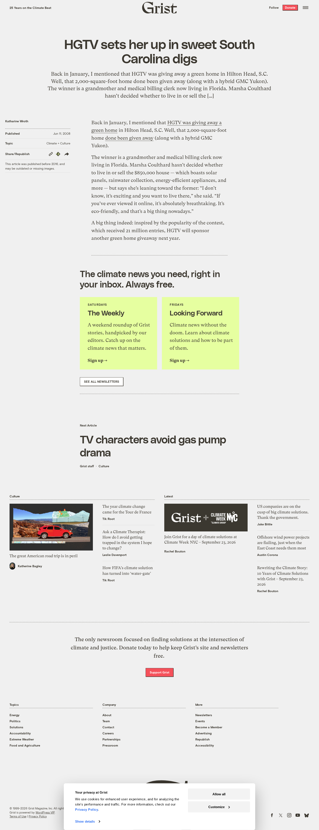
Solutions (16, 727)
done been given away (129, 138)
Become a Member (208, 727)
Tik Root (108, 519)
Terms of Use (18, 816)
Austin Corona (267, 555)
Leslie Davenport (114, 555)
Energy (15, 715)
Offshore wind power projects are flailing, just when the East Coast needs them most (283, 542)
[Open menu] (305, 7)
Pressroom (110, 745)
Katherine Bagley (30, 566)
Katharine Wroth (16, 121)
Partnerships (111, 739)
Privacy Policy (38, 816)
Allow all (218, 794)
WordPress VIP (45, 812)
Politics (15, 721)
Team (106, 721)
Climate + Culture (58, 143)
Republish (202, 739)
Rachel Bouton (174, 551)
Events (200, 721)
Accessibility (204, 745)
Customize (216, 807)
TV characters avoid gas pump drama (153, 446)
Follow (274, 7)
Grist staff (87, 466)
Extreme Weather (22, 739)
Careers (108, 733)
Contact (108, 727)
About (106, 715)
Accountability (20, 733)
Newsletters (203, 715)
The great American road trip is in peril (43, 556)
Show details (85, 821)
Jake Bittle (264, 524)
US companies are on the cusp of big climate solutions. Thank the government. (283, 512)
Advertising (203, 733)
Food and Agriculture (25, 745)
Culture (104, 466)
